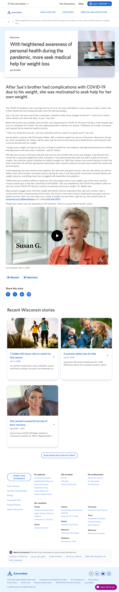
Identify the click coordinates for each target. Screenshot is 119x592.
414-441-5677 (53, 199)
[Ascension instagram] (109, 574)
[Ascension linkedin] (97, 574)
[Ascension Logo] (17, 575)
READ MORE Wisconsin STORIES (59, 455)
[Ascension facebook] (91, 574)
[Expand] (8, 22)
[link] (67, 3)
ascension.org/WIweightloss (20, 199)
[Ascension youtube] (103, 574)
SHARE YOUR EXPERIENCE (19, 477)
